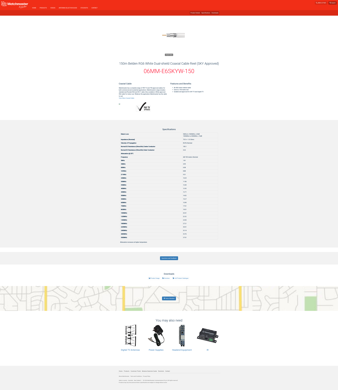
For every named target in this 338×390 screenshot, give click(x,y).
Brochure (167, 278)
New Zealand (137, 380)
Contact (94, 8)
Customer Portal (136, 371)
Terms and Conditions (136, 376)
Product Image (155, 278)
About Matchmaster (124, 376)
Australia (130, 380)
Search (333, 3)
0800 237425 (321, 3)
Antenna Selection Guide (68, 8)
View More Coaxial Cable (126, 98)
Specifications (205, 13)
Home (34, 8)
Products (43, 8)
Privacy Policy (146, 376)
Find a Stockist (169, 298)
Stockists (84, 8)
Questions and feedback (169, 258)
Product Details (195, 13)
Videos (52, 8)
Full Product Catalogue (181, 278)
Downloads (215, 13)
